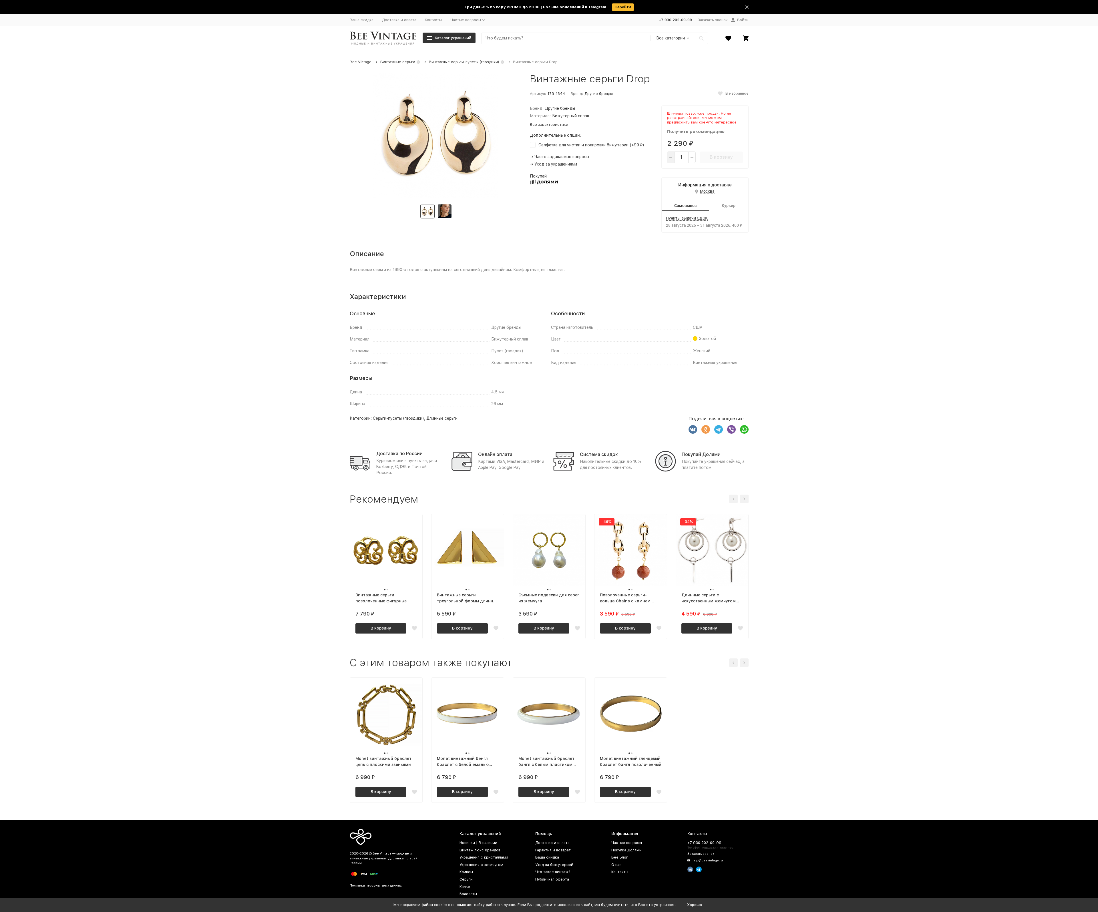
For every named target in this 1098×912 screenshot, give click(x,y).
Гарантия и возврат (553, 850)
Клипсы (466, 872)
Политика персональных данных (376, 885)
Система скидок (599, 454)
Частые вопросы (626, 843)
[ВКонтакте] (693, 429)
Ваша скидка (361, 20)
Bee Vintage (360, 62)
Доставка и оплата (399, 20)
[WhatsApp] (744, 429)
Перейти (623, 7)
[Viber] (731, 429)
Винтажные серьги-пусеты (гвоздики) (464, 62)
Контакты (433, 20)
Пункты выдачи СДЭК (687, 218)
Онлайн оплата (495, 454)
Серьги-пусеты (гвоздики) (398, 418)
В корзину (721, 157)
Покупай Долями (701, 454)
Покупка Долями (626, 850)
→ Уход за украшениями (553, 164)
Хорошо (694, 905)
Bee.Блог (619, 857)
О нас (616, 865)
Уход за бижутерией (554, 865)
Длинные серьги (442, 418)
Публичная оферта (552, 879)
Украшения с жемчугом (481, 865)
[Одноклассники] (705, 429)
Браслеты (468, 894)
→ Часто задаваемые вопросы (559, 156)
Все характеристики (549, 124)
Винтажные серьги (397, 62)
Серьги (466, 879)
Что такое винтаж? (552, 872)
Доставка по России (399, 453)
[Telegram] (718, 429)
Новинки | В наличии (478, 843)
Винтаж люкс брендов (480, 850)
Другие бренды (598, 93)
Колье (465, 887)
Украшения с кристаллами (484, 857)
